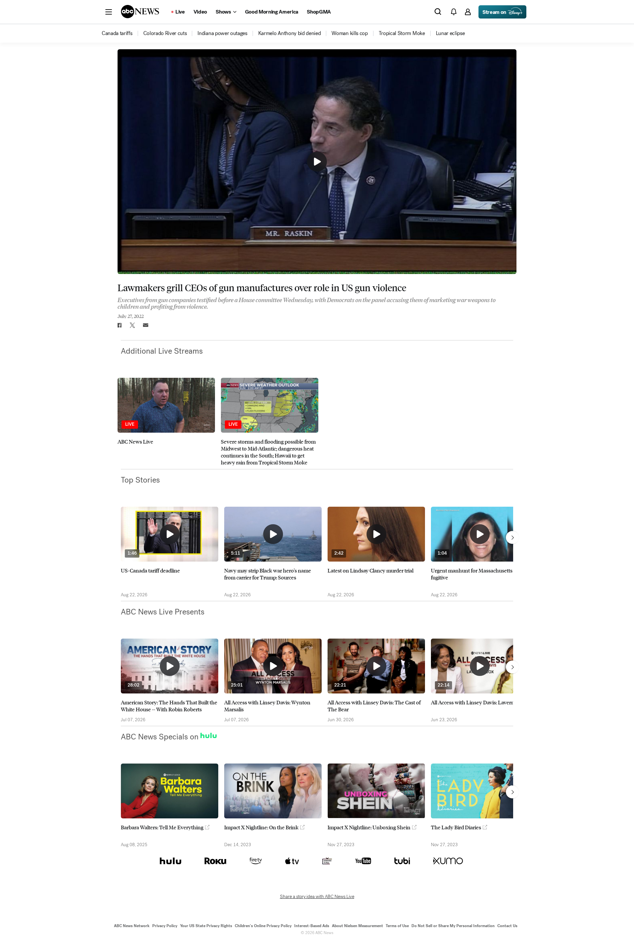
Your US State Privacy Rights (206, 925)
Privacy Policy (164, 925)
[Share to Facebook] (119, 325)
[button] (109, 12)
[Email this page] (145, 325)
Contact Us (507, 925)
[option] (166, 422)
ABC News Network (132, 925)
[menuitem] (117, 33)
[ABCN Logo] (140, 11)
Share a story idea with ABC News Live (317, 896)
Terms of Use (397, 925)
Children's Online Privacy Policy (263, 925)
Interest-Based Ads (311, 925)
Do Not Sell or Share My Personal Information (453, 925)
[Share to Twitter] (132, 325)
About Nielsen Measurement (357, 925)
